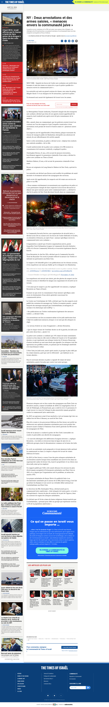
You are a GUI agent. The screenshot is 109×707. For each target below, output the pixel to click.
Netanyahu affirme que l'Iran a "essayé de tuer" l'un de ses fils (12, 100)
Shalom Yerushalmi (12, 202)
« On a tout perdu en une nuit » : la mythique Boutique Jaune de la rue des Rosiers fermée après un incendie (58, 582)
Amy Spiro (5, 508)
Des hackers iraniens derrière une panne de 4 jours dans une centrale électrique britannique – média (12, 288)
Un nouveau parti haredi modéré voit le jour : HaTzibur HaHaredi (11, 402)
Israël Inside (20, 681)
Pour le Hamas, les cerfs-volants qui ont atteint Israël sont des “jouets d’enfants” (11, 154)
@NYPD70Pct (46, 271)
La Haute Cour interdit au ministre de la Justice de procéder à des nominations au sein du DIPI (11, 620)
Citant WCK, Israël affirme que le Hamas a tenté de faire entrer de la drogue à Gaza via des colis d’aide (12, 35)
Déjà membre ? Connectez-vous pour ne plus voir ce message (52, 555)
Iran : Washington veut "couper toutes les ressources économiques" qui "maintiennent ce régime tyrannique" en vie (12, 91)
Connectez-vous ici (73, 650)
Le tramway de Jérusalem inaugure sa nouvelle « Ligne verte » (68, 581)
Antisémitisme (55, 638)
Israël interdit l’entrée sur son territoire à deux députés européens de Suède (11, 536)
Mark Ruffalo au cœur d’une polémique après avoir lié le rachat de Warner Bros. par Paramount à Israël (34, 603)
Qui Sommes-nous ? (48, 678)
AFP (5, 262)
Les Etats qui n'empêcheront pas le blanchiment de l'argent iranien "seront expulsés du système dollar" (11, 79)
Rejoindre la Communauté (84, 2)
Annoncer (46, 681)
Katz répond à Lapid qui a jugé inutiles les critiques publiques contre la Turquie (12, 231)
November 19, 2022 (67, 275)
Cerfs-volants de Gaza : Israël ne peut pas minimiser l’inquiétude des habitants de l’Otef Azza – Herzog (12, 147)
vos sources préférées (70, 36)
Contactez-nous (47, 683)
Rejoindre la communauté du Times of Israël (52, 551)
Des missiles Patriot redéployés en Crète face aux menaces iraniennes (12, 460)
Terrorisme (62, 638)
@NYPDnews (34, 271)
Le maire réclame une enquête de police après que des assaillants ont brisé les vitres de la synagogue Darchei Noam (11, 327)
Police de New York (71, 638)
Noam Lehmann (6, 625)
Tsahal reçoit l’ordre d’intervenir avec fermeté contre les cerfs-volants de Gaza (58, 602)
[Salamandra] (68, 704)
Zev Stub (5, 356)
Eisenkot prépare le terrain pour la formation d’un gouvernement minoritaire (12, 219)
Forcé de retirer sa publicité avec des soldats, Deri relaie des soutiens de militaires (11, 386)
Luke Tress (31, 40)
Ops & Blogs (20, 683)
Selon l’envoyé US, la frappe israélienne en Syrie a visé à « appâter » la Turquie (69, 602)
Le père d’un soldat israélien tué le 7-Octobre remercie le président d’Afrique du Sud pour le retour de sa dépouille (46, 582)
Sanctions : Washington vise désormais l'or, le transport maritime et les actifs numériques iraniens (11, 68)
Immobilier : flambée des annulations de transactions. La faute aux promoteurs (11, 352)
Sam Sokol (6, 390)
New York (47, 638)
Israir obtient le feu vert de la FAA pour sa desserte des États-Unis (11, 589)
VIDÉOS (19, 688)
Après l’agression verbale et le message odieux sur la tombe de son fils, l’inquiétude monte (12, 207)
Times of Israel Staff (8, 43)
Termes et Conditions (48, 673)
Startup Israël (21, 686)
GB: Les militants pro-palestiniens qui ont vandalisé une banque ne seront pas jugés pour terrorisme (10, 559)
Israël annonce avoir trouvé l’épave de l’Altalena (34, 580)
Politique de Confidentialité (50, 676)
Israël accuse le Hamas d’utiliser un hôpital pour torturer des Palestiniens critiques (12, 167)
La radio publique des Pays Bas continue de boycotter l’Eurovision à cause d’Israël (11, 505)
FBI (28, 640)
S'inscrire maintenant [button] (70, 647)
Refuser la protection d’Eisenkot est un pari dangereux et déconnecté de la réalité (12, 195)
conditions (71, 107)
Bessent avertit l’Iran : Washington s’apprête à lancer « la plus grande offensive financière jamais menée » (11, 280)
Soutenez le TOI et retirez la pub (101, 2)
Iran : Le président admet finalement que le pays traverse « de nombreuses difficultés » (12, 294)
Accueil (19, 673)
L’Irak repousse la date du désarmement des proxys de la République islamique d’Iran (9, 475)
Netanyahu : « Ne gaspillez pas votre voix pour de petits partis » (12, 212)
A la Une (19, 691)
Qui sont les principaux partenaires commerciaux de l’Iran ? (12, 274)
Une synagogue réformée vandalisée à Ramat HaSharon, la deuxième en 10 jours (12, 319)
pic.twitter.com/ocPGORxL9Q (62, 271)
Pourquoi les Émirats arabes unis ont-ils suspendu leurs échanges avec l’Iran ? (10, 482)
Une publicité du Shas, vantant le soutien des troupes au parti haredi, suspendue (12, 408)
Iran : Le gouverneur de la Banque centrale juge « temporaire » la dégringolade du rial (12, 257)
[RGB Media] (55, 704)
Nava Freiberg (7, 132)
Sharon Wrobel (6, 593)
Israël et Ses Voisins (32, 638)
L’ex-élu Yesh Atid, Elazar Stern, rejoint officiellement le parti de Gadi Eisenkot (12, 225)
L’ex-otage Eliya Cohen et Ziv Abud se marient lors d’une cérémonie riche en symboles (46, 602)
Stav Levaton (6, 540)
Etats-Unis (41, 638)
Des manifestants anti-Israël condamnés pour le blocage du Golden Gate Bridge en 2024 (9, 552)
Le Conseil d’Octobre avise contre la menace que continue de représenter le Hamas (12, 126)
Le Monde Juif (21, 678)
